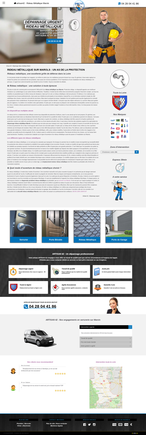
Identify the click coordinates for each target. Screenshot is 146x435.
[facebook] (84, 425)
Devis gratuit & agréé (88, 346)
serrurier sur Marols (64, 180)
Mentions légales (56, 426)
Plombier (20, 423)
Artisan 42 (8, 66)
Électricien (26, 426)
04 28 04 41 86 (130, 3)
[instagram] (94, 425)
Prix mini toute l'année (88, 342)
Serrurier (27, 423)
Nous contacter (61, 423)
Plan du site (50, 423)
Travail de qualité (86, 338)
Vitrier (19, 426)
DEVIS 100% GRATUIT (79, 191)
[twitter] (89, 425)
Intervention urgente (87, 327)
